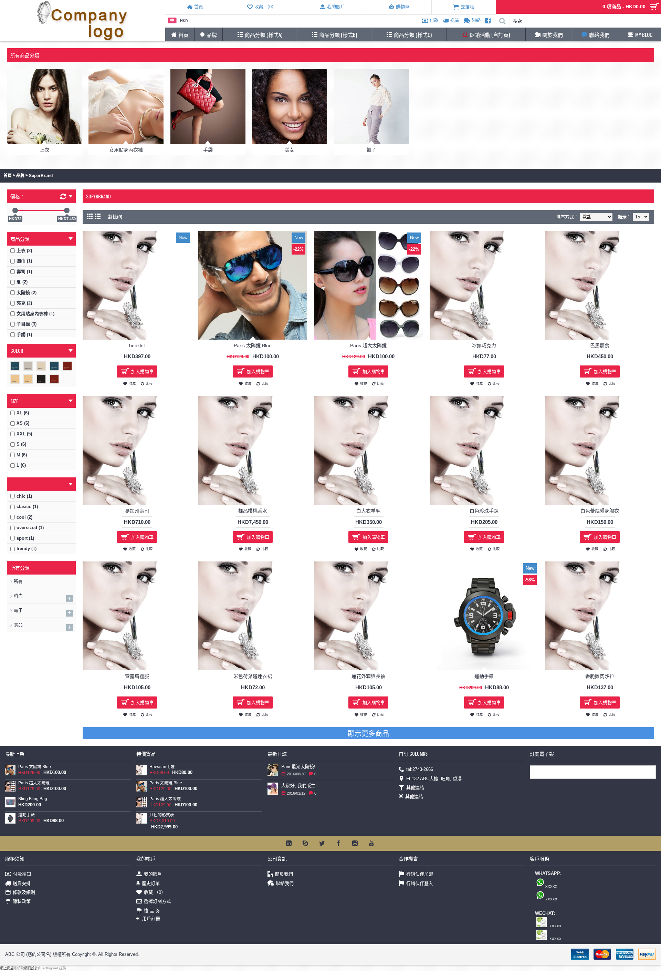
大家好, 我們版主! (299, 785)
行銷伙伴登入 (419, 883)
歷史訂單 (151, 883)
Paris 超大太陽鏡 (368, 345)
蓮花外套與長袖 (368, 676)
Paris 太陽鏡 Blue (253, 345)
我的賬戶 (153, 874)
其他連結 (415, 787)
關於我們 (284, 874)
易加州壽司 (137, 511)
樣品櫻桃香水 (252, 511)
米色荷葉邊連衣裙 (252, 676)
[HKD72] (15, 210)
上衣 (44, 150)
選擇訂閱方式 (157, 901)
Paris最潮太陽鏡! (298, 766)
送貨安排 (22, 883)
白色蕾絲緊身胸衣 (599, 511)
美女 (289, 150)
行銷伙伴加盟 (419, 874)
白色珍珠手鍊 (484, 511)
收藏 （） (155, 892)
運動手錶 (484, 676)
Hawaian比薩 (162, 767)
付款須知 (22, 874)
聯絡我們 (285, 883)
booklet (137, 345)
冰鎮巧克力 (484, 345)
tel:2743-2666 (419, 769)
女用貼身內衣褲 (126, 150)
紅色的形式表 (161, 815)
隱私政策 (22, 901)
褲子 (371, 150)
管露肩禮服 (137, 676)
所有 (18, 581)
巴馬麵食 (599, 345)
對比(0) (115, 216)
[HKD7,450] (67, 210)
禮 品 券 (152, 910)
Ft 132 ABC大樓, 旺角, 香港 (434, 778)
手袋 (208, 150)
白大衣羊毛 (368, 511)
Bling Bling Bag (32, 799)
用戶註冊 (151, 918)
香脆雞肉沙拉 (599, 676)
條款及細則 (24, 892)
